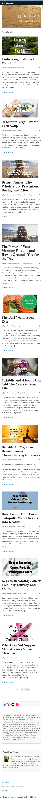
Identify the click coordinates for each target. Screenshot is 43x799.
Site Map (5, 790)
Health (24, 393)
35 (22, 689)
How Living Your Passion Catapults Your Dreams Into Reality (21, 517)
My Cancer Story (27, 195)
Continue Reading (7, 92)
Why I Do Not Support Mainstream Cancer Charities (19, 649)
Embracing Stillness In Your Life (19, 60)
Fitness (20, 459)
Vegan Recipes (17, 130)
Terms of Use (6, 782)
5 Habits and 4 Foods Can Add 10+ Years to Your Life (21, 384)
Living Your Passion (18, 526)
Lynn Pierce (7, 67)
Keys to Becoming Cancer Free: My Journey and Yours (21, 584)
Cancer (14, 459)
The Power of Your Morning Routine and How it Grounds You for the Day (20, 252)
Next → (27, 689)
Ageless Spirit (16, 593)
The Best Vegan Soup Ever (18, 319)
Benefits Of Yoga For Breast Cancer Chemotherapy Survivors (21, 451)
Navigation (10, 3)
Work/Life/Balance (18, 67)
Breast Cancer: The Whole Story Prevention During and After (20, 186)
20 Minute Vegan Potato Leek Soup (20, 123)
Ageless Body (16, 195)
